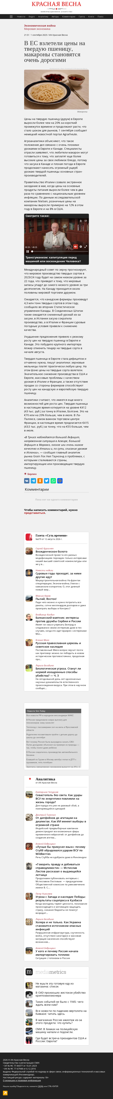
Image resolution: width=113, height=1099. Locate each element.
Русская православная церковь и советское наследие (58, 644)
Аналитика (43, 16)
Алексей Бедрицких (45, 843)
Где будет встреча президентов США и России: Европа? (61, 1039)
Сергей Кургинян (45, 548)
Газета (82, 16)
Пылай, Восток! (46, 599)
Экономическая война (40, 25)
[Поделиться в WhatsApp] (53, 480)
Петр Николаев (44, 893)
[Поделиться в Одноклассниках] (40, 480)
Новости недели (44, 570)
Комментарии (68, 16)
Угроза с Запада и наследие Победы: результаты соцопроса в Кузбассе (61, 898)
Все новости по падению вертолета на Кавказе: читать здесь (61, 1012)
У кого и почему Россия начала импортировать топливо (57, 952)
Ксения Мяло (42, 639)
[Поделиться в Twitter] (46, 480)
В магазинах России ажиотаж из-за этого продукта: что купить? (59, 1021)
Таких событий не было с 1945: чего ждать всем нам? (59, 1003)
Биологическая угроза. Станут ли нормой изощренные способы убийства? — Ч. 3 (58, 672)
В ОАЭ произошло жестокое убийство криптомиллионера (61, 994)
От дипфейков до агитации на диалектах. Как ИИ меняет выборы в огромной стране (61, 821)
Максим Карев (43, 595)
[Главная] (56, 7)
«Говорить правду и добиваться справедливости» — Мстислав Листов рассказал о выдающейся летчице (58, 870)
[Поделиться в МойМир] (60, 480)
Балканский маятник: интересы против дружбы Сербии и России (58, 619)
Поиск (100, 16)
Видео (32, 16)
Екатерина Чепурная (47, 791)
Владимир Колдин (45, 614)
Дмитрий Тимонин (46, 814)
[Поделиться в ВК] (26, 480)
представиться (34, 513)
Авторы (55, 16)
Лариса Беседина (45, 665)
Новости (21, 16)
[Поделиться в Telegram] (33, 480)
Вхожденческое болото (51, 551)
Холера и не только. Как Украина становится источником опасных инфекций (58, 925)
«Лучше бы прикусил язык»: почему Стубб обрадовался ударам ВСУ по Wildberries (60, 850)
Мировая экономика (37, 29)
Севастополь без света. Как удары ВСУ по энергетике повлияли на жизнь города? (59, 798)
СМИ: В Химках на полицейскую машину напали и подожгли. (57, 1030)
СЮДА (40, 1086)
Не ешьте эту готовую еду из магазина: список (55, 985)
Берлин (32, 474)
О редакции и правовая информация (22, 1080)
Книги (91, 16)
